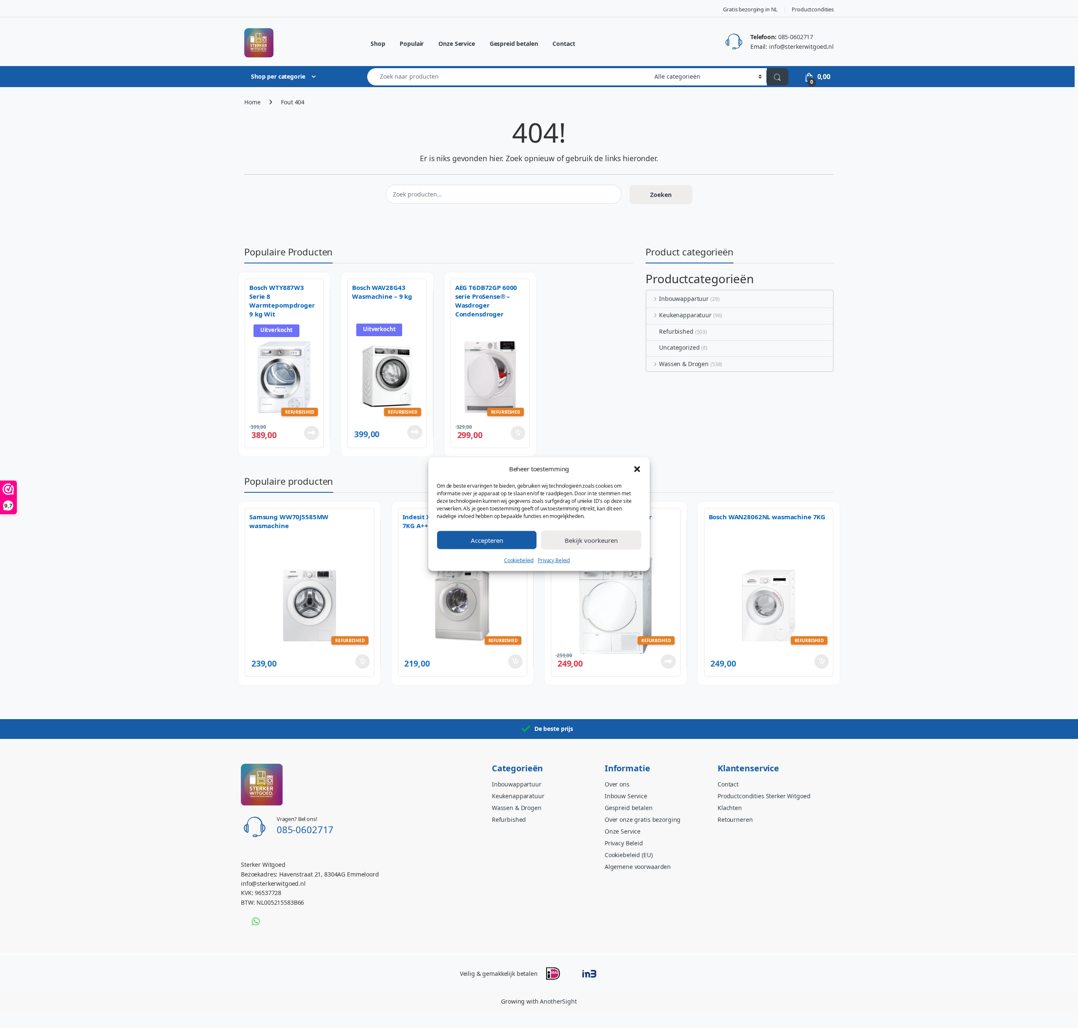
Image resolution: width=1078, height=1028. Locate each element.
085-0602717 (795, 37)
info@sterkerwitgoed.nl (801, 46)
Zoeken (661, 195)
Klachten (730, 808)
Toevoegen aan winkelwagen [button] (506, 433)
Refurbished (676, 331)
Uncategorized (679, 347)
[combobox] (508, 76)
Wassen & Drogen (684, 364)
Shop (378, 44)
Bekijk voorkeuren (591, 540)
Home (252, 102)
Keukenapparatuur (685, 315)
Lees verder (310, 433)
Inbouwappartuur (684, 299)
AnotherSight (558, 1001)
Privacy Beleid (554, 559)
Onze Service (456, 44)
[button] (637, 468)
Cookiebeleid (519, 559)
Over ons (617, 784)
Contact (563, 44)
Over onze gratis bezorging (642, 819)
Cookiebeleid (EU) (629, 855)
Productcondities (813, 9)
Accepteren (487, 540)
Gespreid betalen (514, 44)
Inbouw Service (626, 796)
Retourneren (735, 819)
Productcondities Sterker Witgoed (764, 796)
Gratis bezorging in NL (750, 9)
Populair (412, 44)
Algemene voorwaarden (638, 867)
